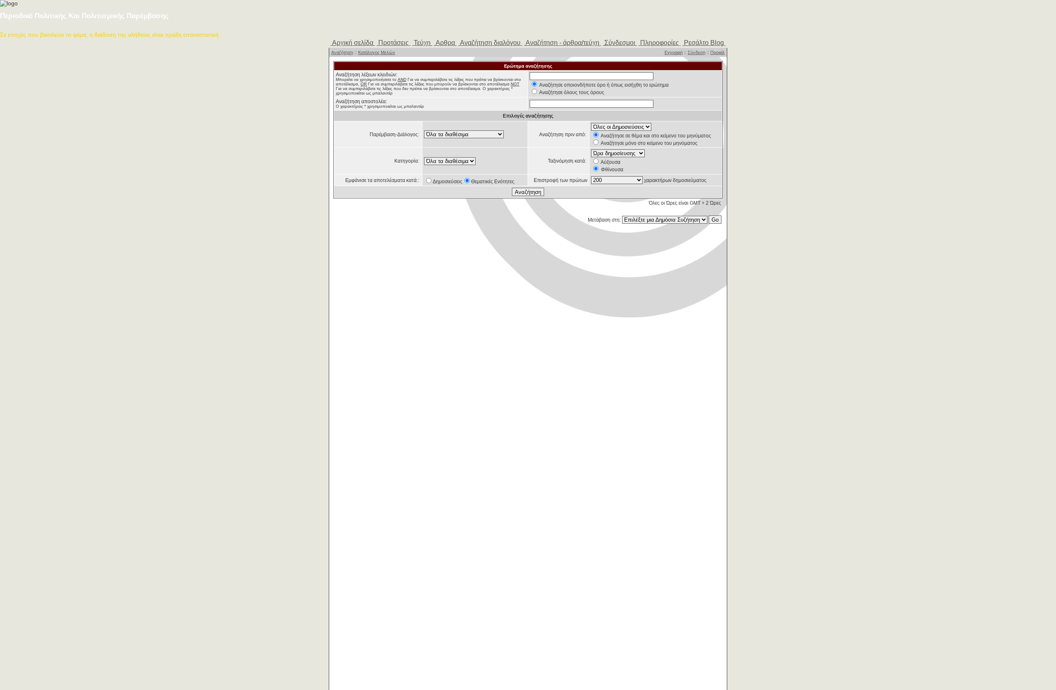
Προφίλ (717, 52)
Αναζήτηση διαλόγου (490, 42)
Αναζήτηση (342, 52)
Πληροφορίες (660, 42)
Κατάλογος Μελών (376, 52)
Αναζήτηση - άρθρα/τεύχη (562, 42)
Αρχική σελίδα (352, 42)
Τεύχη (422, 42)
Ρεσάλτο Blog (704, 42)
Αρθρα (445, 42)
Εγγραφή (674, 52)
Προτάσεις (393, 42)
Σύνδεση (696, 52)
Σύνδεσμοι (620, 42)
